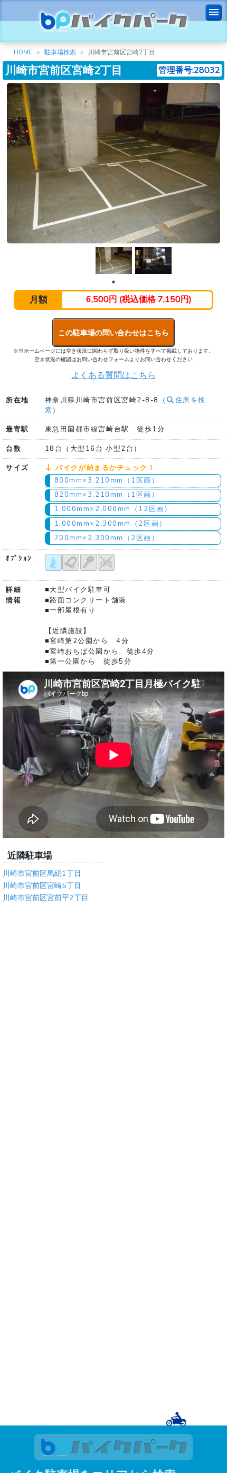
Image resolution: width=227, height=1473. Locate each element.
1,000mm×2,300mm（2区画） (110, 523)
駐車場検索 (60, 52)
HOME (23, 52)
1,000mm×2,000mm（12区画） (113, 509)
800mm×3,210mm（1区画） (106, 480)
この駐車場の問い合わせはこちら (113, 332)
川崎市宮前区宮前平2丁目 (46, 897)
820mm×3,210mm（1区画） (106, 494)
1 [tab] (113, 282)
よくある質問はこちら (113, 375)
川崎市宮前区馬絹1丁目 (42, 873)
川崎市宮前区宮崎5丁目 (42, 885)
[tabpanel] (114, 260)
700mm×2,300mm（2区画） (106, 538)
